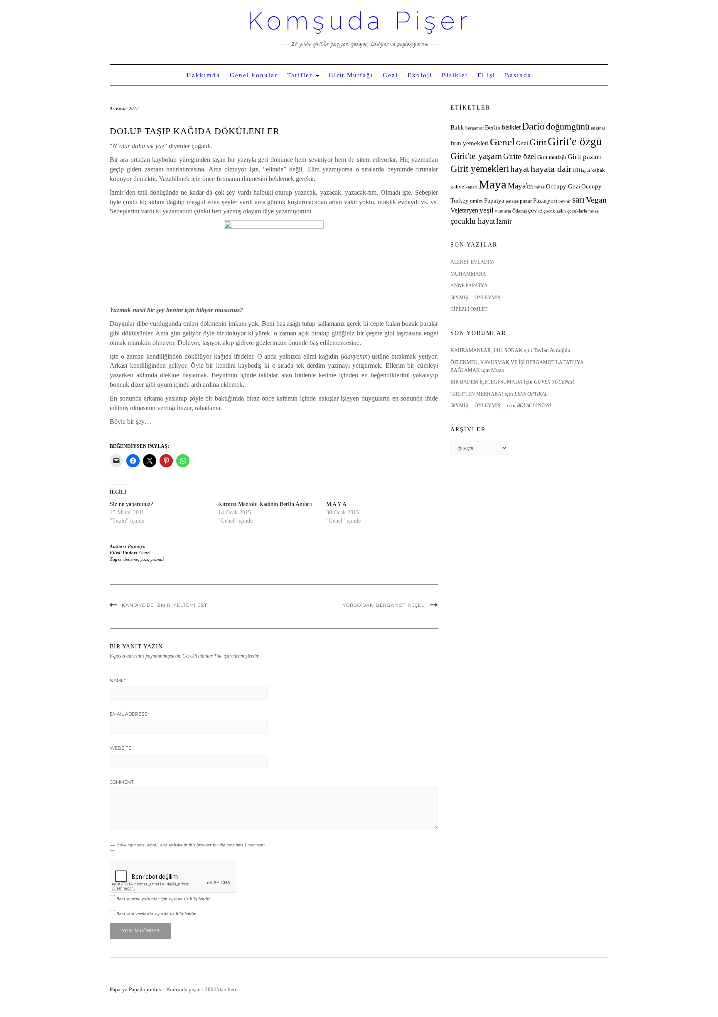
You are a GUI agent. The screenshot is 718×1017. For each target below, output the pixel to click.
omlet (476, 201)
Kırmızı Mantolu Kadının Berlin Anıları (265, 504)
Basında (518, 75)
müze (539, 187)
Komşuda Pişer (359, 20)
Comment (122, 782)
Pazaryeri (545, 200)
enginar (598, 128)
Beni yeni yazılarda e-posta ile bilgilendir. (156, 913)
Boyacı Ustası (534, 405)
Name (118, 680)
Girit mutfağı (551, 157)
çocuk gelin (554, 211)
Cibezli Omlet (468, 309)
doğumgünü (568, 127)
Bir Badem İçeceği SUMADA (486, 382)
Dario (533, 126)
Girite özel (519, 156)
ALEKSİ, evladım (472, 262)
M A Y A (336, 504)
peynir (564, 201)
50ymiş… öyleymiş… (478, 298)
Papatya (137, 546)
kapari (471, 187)
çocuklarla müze (583, 211)
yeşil (486, 210)
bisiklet (511, 127)
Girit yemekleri (479, 169)
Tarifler (301, 75)
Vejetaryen (464, 210)
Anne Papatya (469, 285)
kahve (457, 187)
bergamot (474, 128)
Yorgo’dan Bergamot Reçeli (384, 605)
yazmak (157, 559)
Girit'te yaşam (476, 156)
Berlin (493, 127)
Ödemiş (519, 211)
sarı (578, 199)
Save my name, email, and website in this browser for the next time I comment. (191, 844)
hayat (519, 169)
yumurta (503, 211)
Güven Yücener (554, 382)
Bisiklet (455, 75)
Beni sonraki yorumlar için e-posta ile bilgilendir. (163, 898)
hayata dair (551, 169)
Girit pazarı (584, 157)
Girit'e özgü (575, 141)
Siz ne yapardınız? (131, 504)
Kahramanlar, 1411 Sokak (486, 350)
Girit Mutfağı (351, 75)
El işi (486, 75)
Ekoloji (420, 75)
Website (120, 748)
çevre (535, 210)
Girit (537, 142)
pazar (526, 201)
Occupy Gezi (563, 186)
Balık (457, 127)
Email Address (129, 714)
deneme (130, 559)
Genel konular (254, 75)
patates (512, 201)
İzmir (504, 221)
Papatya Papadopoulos (135, 989)
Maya (493, 184)
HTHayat (581, 170)
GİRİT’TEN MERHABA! (476, 394)
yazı (144, 559)
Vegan (596, 199)
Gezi (390, 75)
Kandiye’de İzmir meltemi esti (165, 605)
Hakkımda (203, 75)
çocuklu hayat (472, 221)
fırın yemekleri (469, 143)
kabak (598, 170)
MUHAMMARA (468, 274)
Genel (144, 552)
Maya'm (520, 185)
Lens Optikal (531, 394)
